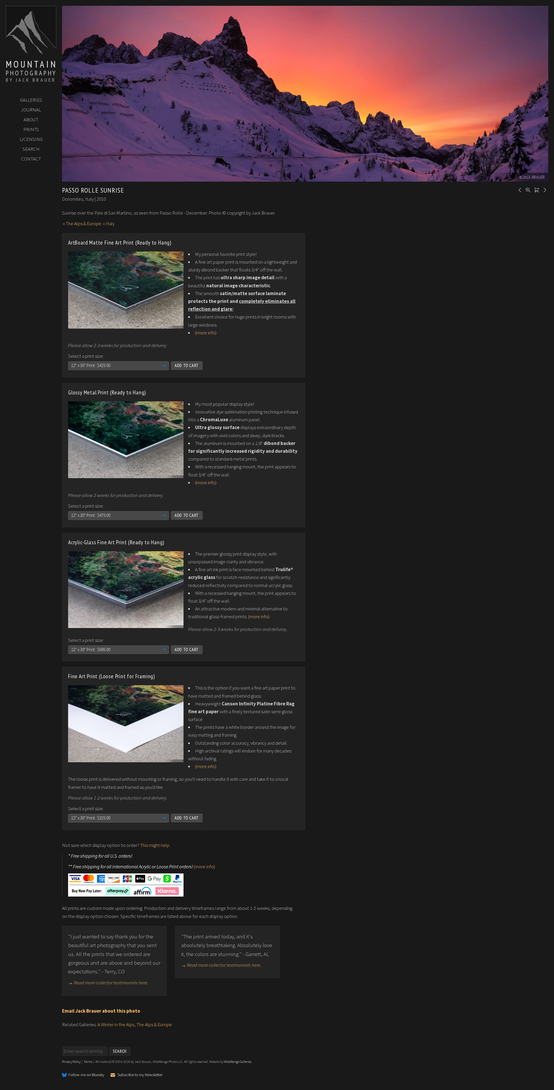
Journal (31, 110)
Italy (110, 223)
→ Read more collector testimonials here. (108, 982)
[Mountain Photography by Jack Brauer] (31, 52)
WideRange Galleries (237, 1061)
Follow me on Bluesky (86, 1075)
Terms (88, 1061)
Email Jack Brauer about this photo (101, 1011)
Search (31, 149)
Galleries (31, 100)
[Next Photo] (544, 189)
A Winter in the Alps (116, 1024)
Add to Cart (187, 365)
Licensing (31, 139)
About (31, 119)
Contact (31, 159)
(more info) (205, 332)
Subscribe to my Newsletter (139, 1074)
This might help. (155, 845)
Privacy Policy (71, 1061)
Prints (31, 129)
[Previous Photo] (519, 189)
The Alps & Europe (83, 223)
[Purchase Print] (536, 189)
